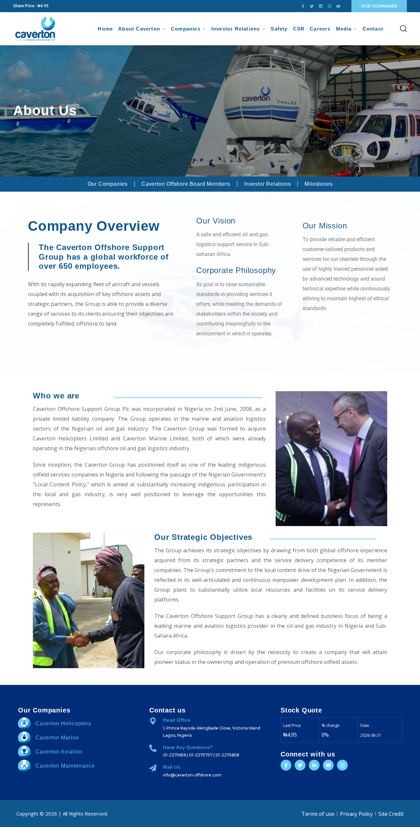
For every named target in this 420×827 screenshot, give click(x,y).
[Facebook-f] (303, 6)
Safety (279, 29)
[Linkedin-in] (314, 765)
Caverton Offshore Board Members (185, 184)
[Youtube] (338, 6)
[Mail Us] (153, 768)
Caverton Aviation (58, 751)
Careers (320, 29)
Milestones (318, 184)
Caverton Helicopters (63, 723)
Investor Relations (235, 29)
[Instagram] (329, 6)
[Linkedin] (321, 6)
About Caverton (139, 29)
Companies (185, 29)
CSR (299, 29)
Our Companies (108, 184)
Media (344, 29)
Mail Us (171, 767)
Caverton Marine (57, 737)
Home (105, 29)
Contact (373, 29)
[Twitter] (312, 6)
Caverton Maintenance (65, 766)
